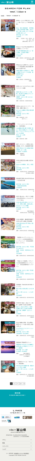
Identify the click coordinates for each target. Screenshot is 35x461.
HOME (2, 15)
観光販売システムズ (19, 453)
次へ (21, 383)
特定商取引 (26, 453)
